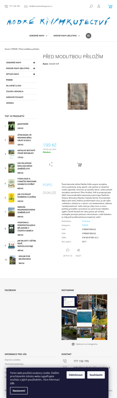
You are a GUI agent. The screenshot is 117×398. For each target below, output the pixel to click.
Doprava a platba (12, 359)
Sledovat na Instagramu (87, 344)
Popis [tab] (47, 185)
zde (12, 383)
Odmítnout (76, 375)
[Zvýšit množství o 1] (51, 162)
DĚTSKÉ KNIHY (12, 74)
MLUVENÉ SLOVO (13, 85)
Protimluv (86, 221)
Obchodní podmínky (14, 364)
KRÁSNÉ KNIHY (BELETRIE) (17, 68)
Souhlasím (96, 375)
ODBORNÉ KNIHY (13, 62)
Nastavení (19, 390)
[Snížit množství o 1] (51, 166)
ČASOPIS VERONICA (14, 91)
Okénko (10, 103)
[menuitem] (38, 35)
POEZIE (9, 80)
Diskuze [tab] (49, 192)
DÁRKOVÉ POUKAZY (14, 97)
